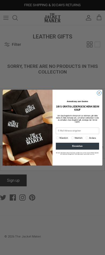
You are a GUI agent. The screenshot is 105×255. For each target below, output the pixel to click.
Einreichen (77, 146)
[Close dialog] (99, 93)
